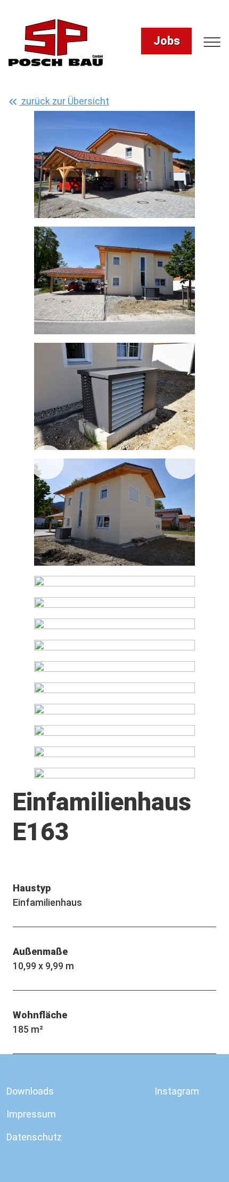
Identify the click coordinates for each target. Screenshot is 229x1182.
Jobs (166, 40)
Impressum (31, 1114)
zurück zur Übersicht (64, 101)
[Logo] (56, 42)
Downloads (30, 1091)
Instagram (176, 1091)
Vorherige (47, 462)
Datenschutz (34, 1137)
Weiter (182, 462)
